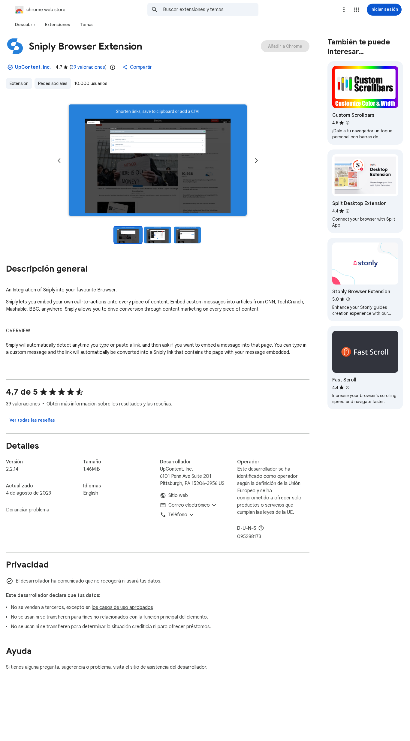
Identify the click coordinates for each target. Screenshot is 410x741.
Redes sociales (52, 83)
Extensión (19, 83)
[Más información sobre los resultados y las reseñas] (261, 528)
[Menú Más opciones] (344, 10)
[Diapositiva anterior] (59, 161)
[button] (357, 10)
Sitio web (178, 495)
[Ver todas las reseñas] (32, 420)
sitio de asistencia (149, 667)
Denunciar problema (27, 510)
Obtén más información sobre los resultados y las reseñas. (109, 404)
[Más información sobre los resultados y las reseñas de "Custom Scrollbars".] (347, 123)
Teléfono (177, 515)
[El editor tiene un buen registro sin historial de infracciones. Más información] (10, 67)
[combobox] (210, 9)
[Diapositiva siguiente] (256, 161)
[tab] (25, 24)
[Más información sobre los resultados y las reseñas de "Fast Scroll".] (347, 387)
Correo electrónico (189, 505)
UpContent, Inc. (33, 67)
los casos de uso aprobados (122, 607)
